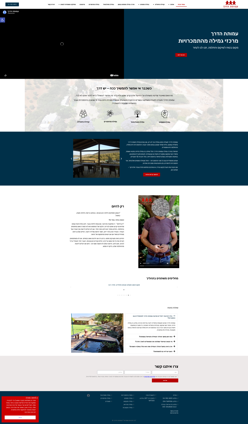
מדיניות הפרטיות (149, 376)
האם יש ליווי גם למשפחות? (162, 351)
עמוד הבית (181, 4)
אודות (172, 4)
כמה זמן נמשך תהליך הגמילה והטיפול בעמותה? (155, 337)
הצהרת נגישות (174, 411)
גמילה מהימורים (94, 4)
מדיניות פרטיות (174, 413)
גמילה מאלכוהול (108, 4)
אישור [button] (20, 417)
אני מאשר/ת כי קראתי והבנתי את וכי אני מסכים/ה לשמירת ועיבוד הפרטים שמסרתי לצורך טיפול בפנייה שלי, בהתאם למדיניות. (131, 376)
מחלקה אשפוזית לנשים (68, 4)
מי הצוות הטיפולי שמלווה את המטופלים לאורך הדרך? (153, 342)
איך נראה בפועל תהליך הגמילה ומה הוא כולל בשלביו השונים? (150, 346)
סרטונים (82, 4)
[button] (2, 20)
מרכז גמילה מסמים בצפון (126, 4)
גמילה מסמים (144, 4)
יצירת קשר (51, 4)
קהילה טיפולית (159, 4)
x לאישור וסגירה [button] (32, 397)
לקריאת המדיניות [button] (30, 412)
